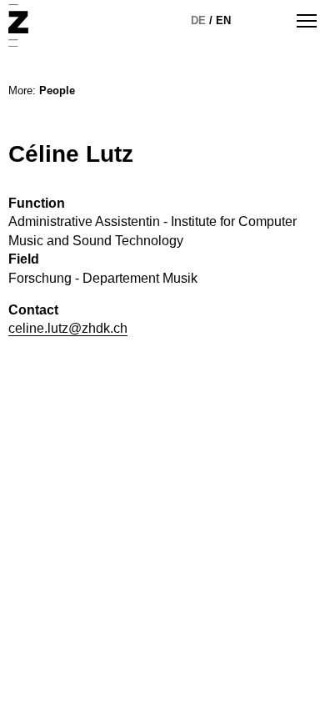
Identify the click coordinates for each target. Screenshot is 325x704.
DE (198, 20)
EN (223, 20)
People (57, 90)
